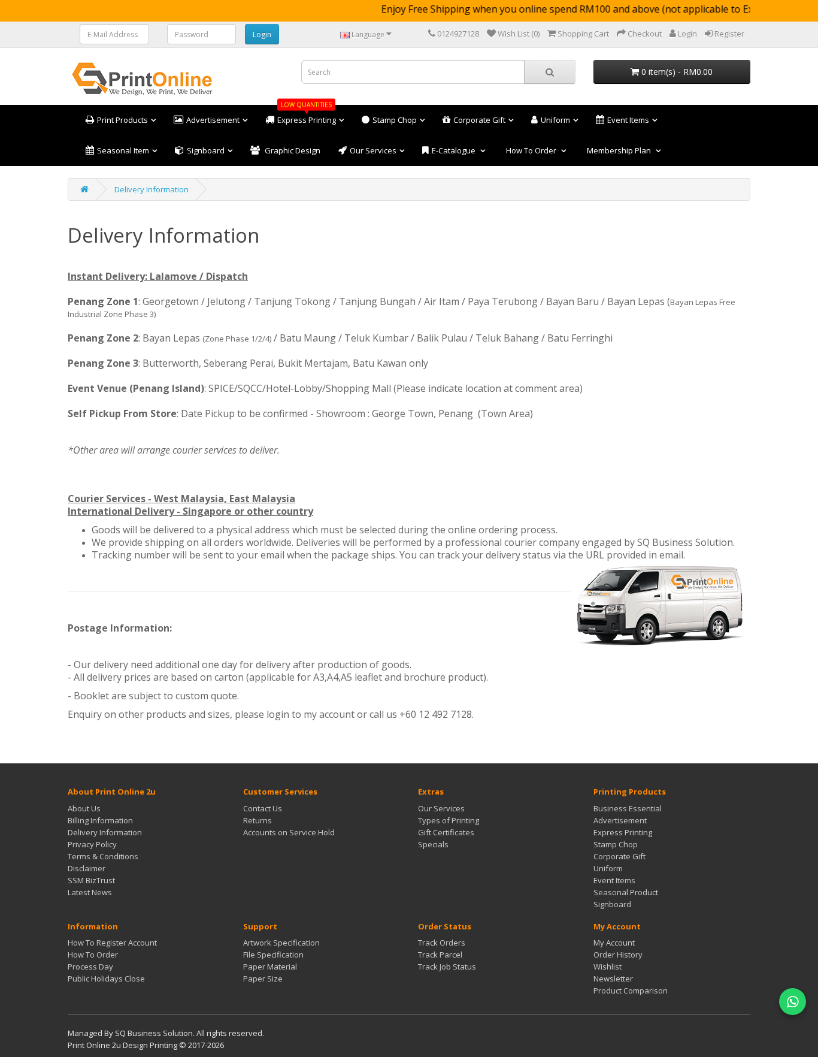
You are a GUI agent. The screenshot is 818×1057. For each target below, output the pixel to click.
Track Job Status (447, 966)
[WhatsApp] (792, 1001)
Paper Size (263, 978)
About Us (84, 808)
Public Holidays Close (106, 978)
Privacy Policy (92, 844)
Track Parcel (440, 954)
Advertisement (620, 820)
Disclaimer (86, 868)
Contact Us (262, 808)
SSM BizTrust (91, 880)
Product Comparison (630, 990)
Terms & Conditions (103, 856)
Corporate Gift (619, 856)
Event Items (614, 880)
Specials (433, 844)
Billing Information (100, 820)
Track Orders (441, 942)
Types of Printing (448, 820)
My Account (614, 942)
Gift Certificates (446, 832)
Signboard (612, 904)
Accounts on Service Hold (289, 832)
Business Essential (627, 808)
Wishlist (607, 966)
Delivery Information (151, 189)
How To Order (93, 954)
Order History (618, 954)
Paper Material (270, 966)
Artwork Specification (281, 942)
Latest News (90, 892)
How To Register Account (112, 942)
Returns (257, 820)
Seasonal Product (625, 892)
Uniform (608, 868)
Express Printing (622, 832)
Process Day (90, 966)
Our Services (441, 808)
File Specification (273, 954)
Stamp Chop (615, 844)
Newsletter (613, 978)
